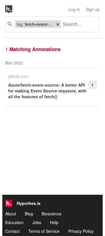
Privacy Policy (81, 231)
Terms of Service (44, 231)
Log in (74, 9)
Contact (12, 231)
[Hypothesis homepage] (13, 9)
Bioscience (52, 214)
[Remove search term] (58, 24)
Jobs (36, 222)
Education (14, 222)
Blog (29, 214)
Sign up (93, 9)
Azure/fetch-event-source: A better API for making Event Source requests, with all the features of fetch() (47, 90)
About (10, 214)
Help (54, 222)
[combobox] (78, 24)
